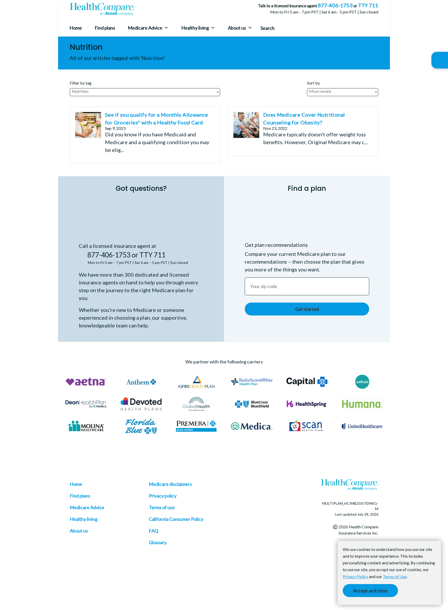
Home (75, 28)
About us (237, 28)
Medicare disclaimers (170, 484)
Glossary (157, 542)
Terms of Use (395, 576)
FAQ (153, 531)
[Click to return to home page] (102, 9)
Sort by (313, 82)
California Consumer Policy (176, 519)
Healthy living (195, 28)
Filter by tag (81, 82)
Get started (307, 309)
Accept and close (370, 590)
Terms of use (162, 507)
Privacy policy (163, 496)
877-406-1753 (335, 5)
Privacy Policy (355, 576)
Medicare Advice (145, 28)
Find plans (105, 28)
